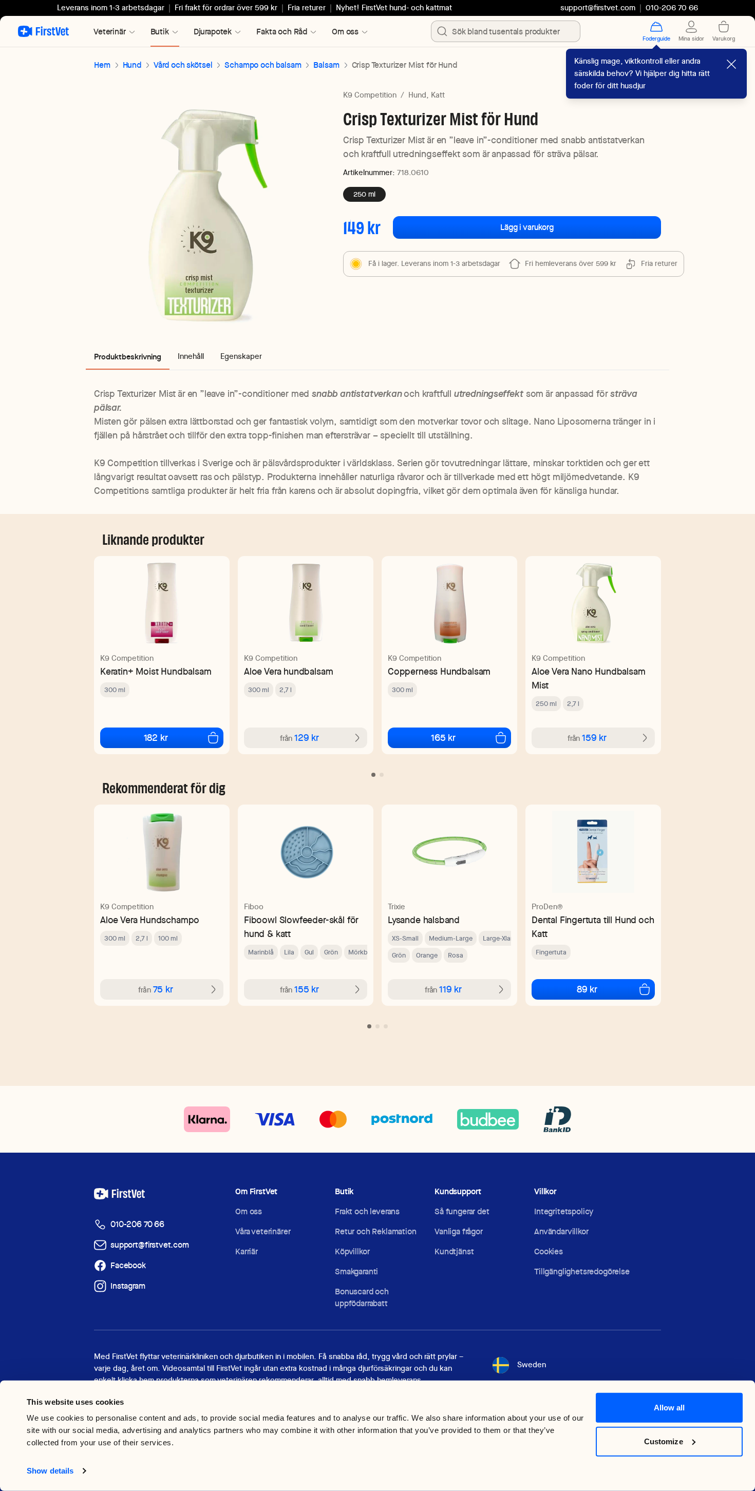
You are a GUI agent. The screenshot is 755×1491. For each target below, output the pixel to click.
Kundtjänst (454, 1251)
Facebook (128, 1265)
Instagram (127, 1285)
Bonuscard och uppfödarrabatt (362, 1297)
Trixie (396, 907)
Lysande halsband (424, 919)
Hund (132, 65)
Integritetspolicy (563, 1211)
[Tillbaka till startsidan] (43, 31)
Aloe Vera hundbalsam (288, 671)
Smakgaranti (356, 1271)
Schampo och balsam (262, 65)
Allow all (669, 1407)
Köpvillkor (352, 1251)
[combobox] (505, 31)
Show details (50, 1470)
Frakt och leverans (367, 1211)
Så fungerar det (462, 1211)
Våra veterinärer (262, 1231)
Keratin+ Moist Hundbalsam (156, 671)
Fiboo (253, 907)
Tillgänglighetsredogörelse (582, 1271)
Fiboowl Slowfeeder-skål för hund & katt (301, 926)
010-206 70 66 (137, 1224)
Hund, (418, 95)
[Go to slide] (373, 775)
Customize (663, 1441)
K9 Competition (370, 95)
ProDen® (547, 907)
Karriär (246, 1251)
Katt (438, 95)
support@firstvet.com (597, 8)
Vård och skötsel (183, 65)
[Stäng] (731, 64)
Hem (102, 65)
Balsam (326, 65)
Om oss (248, 1211)
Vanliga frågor (459, 1231)
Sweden (531, 1365)
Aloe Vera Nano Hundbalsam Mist (589, 678)
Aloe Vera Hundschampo (149, 919)
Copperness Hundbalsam (439, 671)
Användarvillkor (561, 1231)
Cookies (548, 1251)
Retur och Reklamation (376, 1231)
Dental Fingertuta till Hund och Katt (593, 926)
